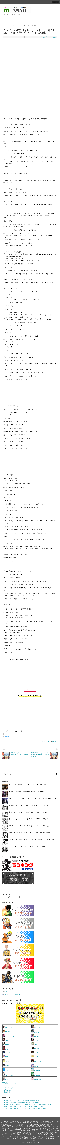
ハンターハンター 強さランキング (13, 1129)
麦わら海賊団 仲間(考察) (41, 1126)
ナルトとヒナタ (39, 1136)
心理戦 (6, 1040)
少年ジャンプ (45, 741)
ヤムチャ (30, 1140)
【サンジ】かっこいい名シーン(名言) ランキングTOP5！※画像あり (28, 846)
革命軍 (54, 1125)
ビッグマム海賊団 (25, 1125)
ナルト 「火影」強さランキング (46, 1133)
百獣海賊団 (33, 1125)
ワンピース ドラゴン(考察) (18, 1126)
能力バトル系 (8, 1027)
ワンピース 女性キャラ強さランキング (26, 1122)
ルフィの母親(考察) (30, 1126)
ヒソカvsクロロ (45, 1132)
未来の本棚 (27, 1142)
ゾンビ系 (36, 1052)
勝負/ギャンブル (38, 1061)
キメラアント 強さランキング (33, 1132)
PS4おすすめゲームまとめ (9, 1083)
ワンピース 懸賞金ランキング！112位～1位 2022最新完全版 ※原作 (27, 784)
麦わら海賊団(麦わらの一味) (44, 1125)
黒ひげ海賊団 (17, 1125)
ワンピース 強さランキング (31, 1121)
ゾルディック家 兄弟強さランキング (17, 1132)
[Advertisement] (30, 50)
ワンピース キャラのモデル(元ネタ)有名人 (15, 1128)
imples (54, 741)
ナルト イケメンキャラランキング (40, 1134)
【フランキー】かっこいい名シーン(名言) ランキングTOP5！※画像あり (29, 826)
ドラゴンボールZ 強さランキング (25, 1137)
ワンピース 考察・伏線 (49, 37)
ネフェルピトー (54, 1132)
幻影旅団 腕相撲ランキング (28, 1130)
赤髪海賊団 (9, 1125)
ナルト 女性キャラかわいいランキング (22, 1134)
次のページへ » (30, 690)
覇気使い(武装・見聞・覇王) (46, 1124)
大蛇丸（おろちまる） (50, 1136)
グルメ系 (36, 1057)
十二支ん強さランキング (42, 1130)
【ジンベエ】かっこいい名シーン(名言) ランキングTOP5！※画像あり (28, 812)
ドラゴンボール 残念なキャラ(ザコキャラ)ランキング (30, 1138)
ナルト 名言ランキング (11, 1136)
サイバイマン (37, 1140)
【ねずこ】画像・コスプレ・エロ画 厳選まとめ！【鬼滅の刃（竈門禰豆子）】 (26, 1108)
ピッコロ (24, 1140)
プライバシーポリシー (10, 1088)
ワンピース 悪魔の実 (33, 1124)
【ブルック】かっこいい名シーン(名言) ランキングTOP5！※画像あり (28, 819)
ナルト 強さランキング (15, 1133)
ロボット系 (7, 1052)
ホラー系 (36, 1040)
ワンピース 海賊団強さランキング (47, 1121)
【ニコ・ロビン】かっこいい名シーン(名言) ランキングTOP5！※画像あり (29, 832)
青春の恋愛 (7, 1031)
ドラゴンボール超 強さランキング (43, 1137)
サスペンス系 (37, 1028)
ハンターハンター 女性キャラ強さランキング (33, 1129)
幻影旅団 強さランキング (14, 1130)
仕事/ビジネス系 (9, 1075)
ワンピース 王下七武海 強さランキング (46, 1122)
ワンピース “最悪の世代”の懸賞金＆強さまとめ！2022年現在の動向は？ (29, 791)
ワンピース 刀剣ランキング (21, 1124)
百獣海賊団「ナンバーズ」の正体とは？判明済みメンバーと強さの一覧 (29, 805)
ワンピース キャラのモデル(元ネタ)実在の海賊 (37, 1128)
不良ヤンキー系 (9, 1044)
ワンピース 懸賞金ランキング (17, 1121)
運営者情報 (7, 1092)
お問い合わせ (7, 1090)
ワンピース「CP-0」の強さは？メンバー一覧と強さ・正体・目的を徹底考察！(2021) (32, 798)
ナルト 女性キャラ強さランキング (30, 1133)
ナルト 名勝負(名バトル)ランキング (26, 1136)
